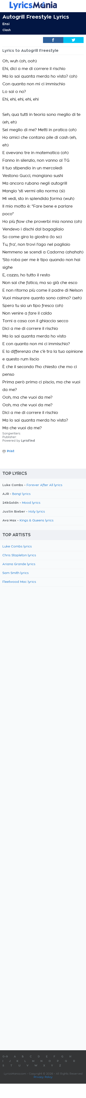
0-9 (5, 1056)
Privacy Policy (43, 1077)
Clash (6, 30)
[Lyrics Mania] (43, 5)
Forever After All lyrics (44, 485)
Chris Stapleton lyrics (19, 555)
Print (10, 451)
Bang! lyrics (21, 494)
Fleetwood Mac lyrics (19, 582)
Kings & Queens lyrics (37, 520)
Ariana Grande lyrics (18, 564)
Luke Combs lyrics (17, 546)
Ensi (6, 24)
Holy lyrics (36, 511)
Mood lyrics (31, 502)
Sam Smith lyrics (15, 573)
